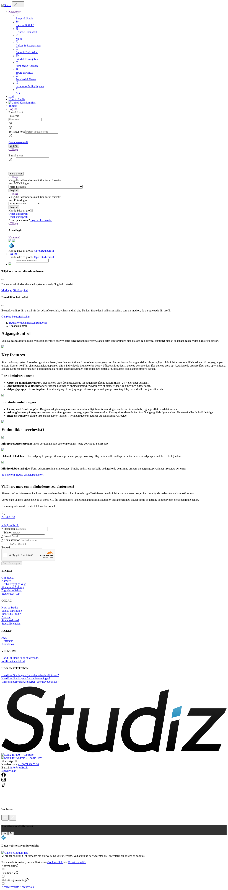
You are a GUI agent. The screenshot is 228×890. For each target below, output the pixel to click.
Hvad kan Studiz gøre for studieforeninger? (25, 678)
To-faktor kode (17, 131)
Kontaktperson (10, 539)
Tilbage (14, 149)
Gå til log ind (20, 290)
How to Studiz (17, 99)
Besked (5, 547)
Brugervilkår (8, 770)
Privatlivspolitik (77, 862)
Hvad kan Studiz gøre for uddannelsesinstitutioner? (30, 675)
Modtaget (6, 290)
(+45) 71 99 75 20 (28, 764)
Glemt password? (18, 142)
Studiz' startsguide (11, 610)
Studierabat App (10, 593)
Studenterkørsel (10, 620)
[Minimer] (5, 818)
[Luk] (12, 818)
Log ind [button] (13, 108)
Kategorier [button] (14, 11)
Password (14, 115)
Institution (8, 528)
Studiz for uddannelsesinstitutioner (28, 322)
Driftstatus (7, 640)
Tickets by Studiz (11, 613)
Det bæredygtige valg (13, 583)
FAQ (4, 637)
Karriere (6, 580)
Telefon (6, 532)
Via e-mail (14, 237)
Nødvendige (8, 865)
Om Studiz (7, 577)
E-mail (12, 112)
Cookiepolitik (55, 862)
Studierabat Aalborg (12, 587)
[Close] (2, 279)
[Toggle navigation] (18, 4)
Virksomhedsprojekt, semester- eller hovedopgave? (30, 681)
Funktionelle (8, 872)
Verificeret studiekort (13, 661)
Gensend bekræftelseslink (15, 316)
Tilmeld (13, 105)
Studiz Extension (10, 623)
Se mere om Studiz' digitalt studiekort (22, 474)
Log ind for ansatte (41, 220)
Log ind (13, 253)
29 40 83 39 (8, 517)
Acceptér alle (27, 886)
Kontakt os (7, 644)
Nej (4, 833)
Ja (11, 833)
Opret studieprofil (18, 213)
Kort (11, 96)
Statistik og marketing (13, 880)
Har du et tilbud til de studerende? (20, 657)
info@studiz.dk (19, 767)
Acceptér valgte (10, 886)
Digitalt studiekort (11, 590)
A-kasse (6, 617)
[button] (14, 146)
